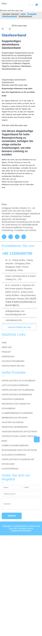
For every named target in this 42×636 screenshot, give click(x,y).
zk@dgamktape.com (14, 311)
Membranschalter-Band (15, 418)
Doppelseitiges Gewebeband (17, 395)
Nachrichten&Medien (13, 361)
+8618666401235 (13, 320)
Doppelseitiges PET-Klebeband (18, 390)
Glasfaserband (9, 16)
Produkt (6, 352)
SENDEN (12, 516)
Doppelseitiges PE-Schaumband (18, 381)
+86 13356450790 (17, 253)
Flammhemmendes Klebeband (17, 413)
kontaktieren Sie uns (19, 327)
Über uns (7, 347)
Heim (23, 14)
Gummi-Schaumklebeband (15, 446)
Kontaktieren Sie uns (13, 366)
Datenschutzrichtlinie (21, 531)
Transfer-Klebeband (13, 399)
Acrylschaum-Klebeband (15, 385)
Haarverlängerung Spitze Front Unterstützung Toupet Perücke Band (19, 436)
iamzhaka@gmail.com (15, 314)
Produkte (32, 14)
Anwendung (8, 357)
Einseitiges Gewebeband (15, 427)
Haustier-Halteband (12, 422)
